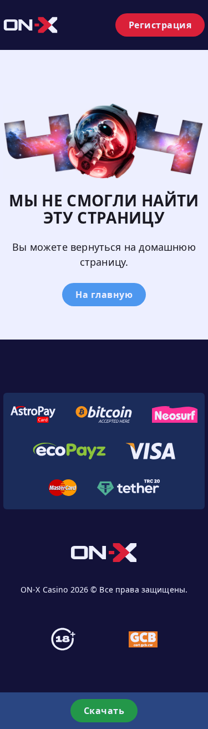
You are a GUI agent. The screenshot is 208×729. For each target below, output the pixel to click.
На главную (104, 294)
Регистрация (160, 25)
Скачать (104, 711)
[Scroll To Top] (197, 670)
